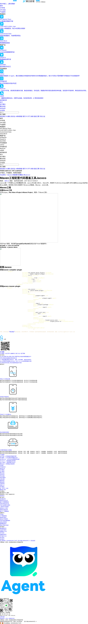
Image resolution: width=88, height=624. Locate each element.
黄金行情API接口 (4, 525)
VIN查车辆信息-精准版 (6, 450)
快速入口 (2, 485)
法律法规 (2, 479)
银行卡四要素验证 (4, 502)
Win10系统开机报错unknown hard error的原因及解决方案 (15, 361)
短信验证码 (3, 499)
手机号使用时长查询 (5, 505)
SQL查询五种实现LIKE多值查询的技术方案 (11, 362)
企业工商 (7, 353)
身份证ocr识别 (4, 508)
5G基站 (8, 116)
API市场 (2, 8)
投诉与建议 (3, 477)
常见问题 (2, 476)
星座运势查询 (3, 522)
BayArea (2, 468)
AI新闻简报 (19, 116)
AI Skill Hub (4, 488)
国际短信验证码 (4, 509)
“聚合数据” (12, 331)
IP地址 (2, 514)
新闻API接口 (3, 517)
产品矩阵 (3, 12)
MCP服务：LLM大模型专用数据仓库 (9, 457)
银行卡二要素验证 (4, 511)
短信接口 (2, 539)
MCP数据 (2, 486)
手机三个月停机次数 (5, 379)
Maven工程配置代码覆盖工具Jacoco (18, 175)
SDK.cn (7, 181)
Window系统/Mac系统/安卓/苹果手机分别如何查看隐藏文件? (15, 356)
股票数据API (3, 523)
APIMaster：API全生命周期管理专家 (9, 459)
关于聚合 (3, 104)
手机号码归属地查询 (5, 520)
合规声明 (2, 483)
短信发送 (3, 116)
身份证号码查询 (4, 519)
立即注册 (2, 616)
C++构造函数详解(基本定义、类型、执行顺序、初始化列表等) (15, 359)
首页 (1, 6)
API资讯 (2, 537)
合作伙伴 (3, 108)
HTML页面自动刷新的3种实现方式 (8, 358)
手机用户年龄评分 (4, 396)
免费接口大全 (3, 531)
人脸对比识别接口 (4, 506)
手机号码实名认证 (4, 503)
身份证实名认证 (4, 500)
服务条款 (2, 480)
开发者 (1, 465)
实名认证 (42, 116)
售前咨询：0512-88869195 (7, 618)
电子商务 (23, 353)
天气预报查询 (3, 516)
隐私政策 (2, 482)
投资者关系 (3, 100)
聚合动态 (3, 106)
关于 (1, 102)
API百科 (2, 110)
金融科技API (3, 534)
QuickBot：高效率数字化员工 (8, 462)
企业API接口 (3, 529)
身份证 (13, 116)
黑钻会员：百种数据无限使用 (7, 464)
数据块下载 (3, 489)
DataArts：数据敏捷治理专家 (8, 460)
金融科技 (12, 353)
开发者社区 (3, 467)
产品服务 (2, 454)
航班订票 (36, 116)
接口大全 (17, 353)
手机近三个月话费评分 (5, 414)
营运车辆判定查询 (4, 432)
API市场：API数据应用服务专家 (8, 456)
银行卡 (25, 116)
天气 (28, 116)
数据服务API (3, 528)
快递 (32, 116)
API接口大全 (3, 536)
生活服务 (2, 353)
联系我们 (2, 495)
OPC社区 (3, 10)
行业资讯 (3, 175)
